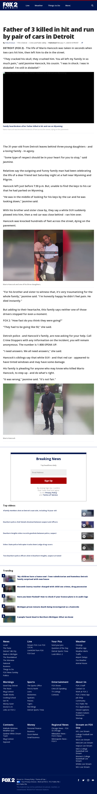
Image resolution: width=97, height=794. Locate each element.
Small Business (33, 737)
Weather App (81, 648)
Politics (6, 675)
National (6, 663)
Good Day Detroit (10, 685)
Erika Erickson (10, 43)
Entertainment (60, 681)
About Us (81, 681)
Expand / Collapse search (92, 6)
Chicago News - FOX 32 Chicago (60, 729)
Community (80, 701)
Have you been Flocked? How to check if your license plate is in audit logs (52, 597)
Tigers (29, 704)
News (6, 641)
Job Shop (79, 697)
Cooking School (9, 697)
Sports (31, 681)
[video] (87, 513)
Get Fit (5, 701)
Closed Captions (82, 710)
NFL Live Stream (82, 731)
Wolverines (31, 694)
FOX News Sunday (10, 672)
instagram (88, 780)
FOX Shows (56, 685)
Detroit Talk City (9, 651)
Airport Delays (81, 657)
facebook (79, 780)
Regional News (60, 724)
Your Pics (57, 641)
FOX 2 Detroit (22, 43)
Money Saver (8, 704)
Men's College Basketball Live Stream (82, 751)
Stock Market (32, 734)
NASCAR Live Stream (84, 743)
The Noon (7, 688)
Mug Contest (8, 691)
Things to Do (8, 669)
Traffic (78, 654)
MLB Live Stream (83, 739)
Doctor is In (8, 707)
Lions (29, 691)
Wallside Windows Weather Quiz (10, 729)
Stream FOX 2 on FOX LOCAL (36, 646)
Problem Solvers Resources (82, 714)
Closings (79, 645)
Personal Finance (34, 728)
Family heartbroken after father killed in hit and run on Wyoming (33, 126)
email (93, 780)
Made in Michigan (10, 654)
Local (5, 645)
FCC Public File (82, 704)
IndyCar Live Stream (84, 746)
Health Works (8, 694)
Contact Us (80, 688)
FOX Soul (31, 653)
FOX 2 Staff (80, 685)
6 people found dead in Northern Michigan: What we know (45, 617)
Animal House (81, 663)
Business (6, 666)
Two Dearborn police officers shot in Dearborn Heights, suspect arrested (32, 556)
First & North (32, 688)
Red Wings (31, 707)
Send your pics (57, 645)
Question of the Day (60, 648)
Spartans (30, 697)
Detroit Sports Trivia (60, 651)
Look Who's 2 (57, 654)
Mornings (8, 681)
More (67, 5)
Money (31, 724)
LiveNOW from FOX (35, 650)
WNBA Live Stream (83, 764)
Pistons (30, 701)
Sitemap (79, 718)
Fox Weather (81, 660)
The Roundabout (10, 657)
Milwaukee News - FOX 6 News (59, 734)
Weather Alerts (82, 651)
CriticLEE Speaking (59, 688)
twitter (83, 780)
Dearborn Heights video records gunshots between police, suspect (29, 533)
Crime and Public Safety (37, 43)
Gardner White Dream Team (12, 734)
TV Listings (56, 691)
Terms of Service (50, 495)
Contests (55, 694)
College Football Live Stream (84, 735)
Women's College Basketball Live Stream (83, 758)
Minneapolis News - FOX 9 (60, 740)
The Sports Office (34, 685)
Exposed (6, 742)
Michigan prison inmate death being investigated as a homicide (48, 607)
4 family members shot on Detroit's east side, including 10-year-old (30, 510)
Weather (81, 641)
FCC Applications (82, 707)
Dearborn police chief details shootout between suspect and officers (30, 522)
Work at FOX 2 (82, 691)
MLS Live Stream (83, 767)
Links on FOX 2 (9, 710)
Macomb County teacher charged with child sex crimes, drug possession (52, 586)
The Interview (8, 660)
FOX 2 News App (83, 694)
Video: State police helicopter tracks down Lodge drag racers (28, 544)
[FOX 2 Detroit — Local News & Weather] (11, 5)
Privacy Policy (51, 492)
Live (29, 641)
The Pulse (7, 648)
